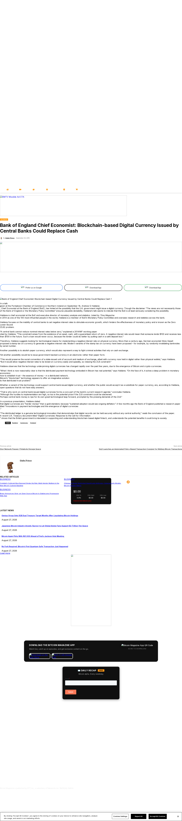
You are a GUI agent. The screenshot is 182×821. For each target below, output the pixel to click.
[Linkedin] (177, 72)
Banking (15, 423)
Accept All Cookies (157, 816)
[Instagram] (180, 72)
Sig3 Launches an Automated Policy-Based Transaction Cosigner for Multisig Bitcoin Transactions (140, 449)
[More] (111, 278)
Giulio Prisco (9, 238)
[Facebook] (163, 72)
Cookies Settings (120, 816)
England (33, 423)
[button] (179, 190)
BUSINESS (4, 219)
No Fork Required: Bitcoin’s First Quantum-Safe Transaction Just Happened (35, 546)
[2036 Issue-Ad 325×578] (91, 625)
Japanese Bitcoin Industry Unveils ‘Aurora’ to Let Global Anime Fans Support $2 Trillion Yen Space (45, 526)
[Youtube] (170, 72)
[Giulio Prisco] (1, 238)
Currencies (24, 423)
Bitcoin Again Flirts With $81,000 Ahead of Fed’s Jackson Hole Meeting (33, 536)
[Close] (178, 816)
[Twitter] (166, 72)
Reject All (139, 816)
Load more (5, 553)
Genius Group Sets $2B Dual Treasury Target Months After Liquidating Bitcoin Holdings (40, 515)
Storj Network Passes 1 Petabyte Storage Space (20, 449)
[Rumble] (173, 72)
